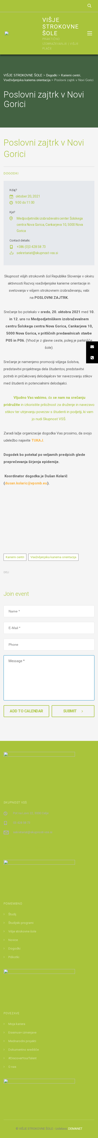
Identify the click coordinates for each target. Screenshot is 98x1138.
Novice (13, 940)
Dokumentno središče (23, 1049)
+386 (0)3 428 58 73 (31, 247)
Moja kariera (16, 1024)
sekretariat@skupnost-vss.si (37, 253)
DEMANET (75, 1128)
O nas (12, 1067)
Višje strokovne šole (22, 931)
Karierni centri (15, 557)
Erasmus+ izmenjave (22, 1032)
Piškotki (13, 957)
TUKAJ (37, 440)
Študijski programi (21, 923)
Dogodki (11, 173)
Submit (70, 711)
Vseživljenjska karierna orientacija (53, 557)
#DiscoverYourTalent (22, 1058)
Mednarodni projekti (22, 1041)
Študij (12, 914)
